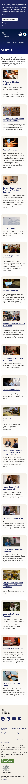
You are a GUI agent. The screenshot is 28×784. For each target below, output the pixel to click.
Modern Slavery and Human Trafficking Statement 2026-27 (14, 729)
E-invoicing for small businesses (11, 257)
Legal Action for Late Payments (11, 615)
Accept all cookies (9, 19)
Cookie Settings (5, 742)
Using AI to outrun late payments (11, 684)
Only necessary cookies (10, 24)
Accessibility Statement (19, 736)
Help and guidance (11, 43)
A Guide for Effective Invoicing (11, 83)
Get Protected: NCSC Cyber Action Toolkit (13, 359)
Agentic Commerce (10, 150)
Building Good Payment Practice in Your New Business (12, 190)
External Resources (10, 290)
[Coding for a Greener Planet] (7, 760)
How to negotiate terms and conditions (13, 550)
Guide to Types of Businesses (9, 420)
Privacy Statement (5, 733)
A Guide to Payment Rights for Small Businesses (13, 119)
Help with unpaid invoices (13, 518)
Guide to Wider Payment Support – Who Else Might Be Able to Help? (13, 452)
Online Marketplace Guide (13, 649)
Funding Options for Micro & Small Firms (14, 324)
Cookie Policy (15, 733)
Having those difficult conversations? (11, 488)
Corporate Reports (20, 739)
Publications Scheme (6, 736)
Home (2, 43)
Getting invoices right (11, 389)
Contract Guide (9, 228)
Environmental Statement (7, 739)
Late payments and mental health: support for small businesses (13, 584)
